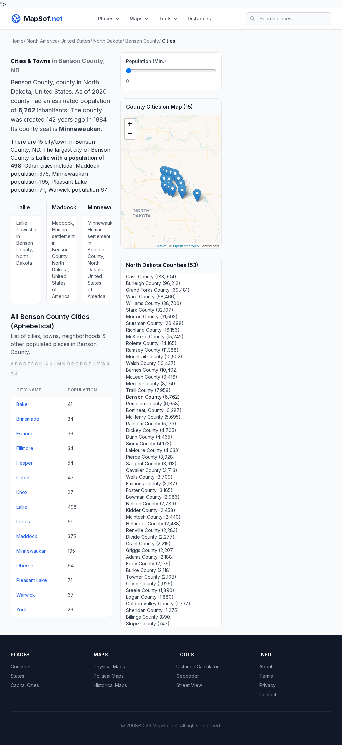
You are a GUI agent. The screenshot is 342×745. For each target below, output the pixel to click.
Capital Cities (25, 685)
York (21, 609)
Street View (189, 685)
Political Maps (109, 676)
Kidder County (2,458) (150, 510)
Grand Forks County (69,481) (158, 290)
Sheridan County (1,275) (152, 610)
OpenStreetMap (186, 245)
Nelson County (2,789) (151, 503)
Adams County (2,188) (150, 557)
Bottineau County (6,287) (154, 410)
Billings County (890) (149, 617)
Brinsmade (27, 419)
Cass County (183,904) (151, 276)
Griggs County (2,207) (150, 550)
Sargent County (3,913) (151, 463)
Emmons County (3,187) (151, 483)
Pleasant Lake (69, 181)
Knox (22, 492)
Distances (199, 18)
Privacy (267, 685)
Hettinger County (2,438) (153, 523)
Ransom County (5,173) (151, 423)
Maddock (87, 165)
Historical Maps (110, 685)
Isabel (22, 477)
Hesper (24, 463)
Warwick (59, 189)
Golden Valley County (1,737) (158, 603)
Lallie (43, 157)
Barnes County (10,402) (152, 370)
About (265, 666)
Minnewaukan (70, 173)
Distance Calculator (197, 666)
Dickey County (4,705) (151, 430)
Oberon (24, 565)
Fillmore (24, 448)
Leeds (23, 521)
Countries (21, 666)
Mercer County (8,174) (150, 383)
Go (208, 81)
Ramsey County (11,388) (152, 350)
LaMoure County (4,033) (153, 450)
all (21, 373)
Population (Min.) (146, 61)
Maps (136, 18)
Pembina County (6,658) (153, 403)
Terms (266, 676)
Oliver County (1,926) (149, 583)
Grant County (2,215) (148, 543)
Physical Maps (109, 666)
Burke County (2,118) (148, 570)
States (17, 676)
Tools (165, 18)
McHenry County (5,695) (153, 417)
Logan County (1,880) (150, 597)
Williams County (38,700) (153, 303)
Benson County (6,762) (153, 397)
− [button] (130, 134)
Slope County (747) (148, 623)
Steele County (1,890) (150, 590)
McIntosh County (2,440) (153, 517)
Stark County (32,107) (149, 310)
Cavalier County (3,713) (151, 470)
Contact (267, 694)
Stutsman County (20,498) (155, 323)
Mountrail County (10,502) (154, 356)
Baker (22, 404)
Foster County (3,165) (149, 490)
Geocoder (187, 676)
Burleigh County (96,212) (153, 283)
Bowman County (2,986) (153, 497)
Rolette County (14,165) (151, 343)
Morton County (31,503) (152, 316)
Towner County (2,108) (151, 577)
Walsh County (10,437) (151, 363)
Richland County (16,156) (153, 330)
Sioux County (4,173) (149, 443)
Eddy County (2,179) (148, 563)
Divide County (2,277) (150, 537)
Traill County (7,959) (148, 390)
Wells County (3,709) (149, 477)
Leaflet (160, 245)
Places (106, 18)
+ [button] (130, 124)
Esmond (25, 433)
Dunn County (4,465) (149, 437)
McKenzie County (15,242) (155, 336)
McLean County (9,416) (151, 377)
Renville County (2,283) (152, 530)
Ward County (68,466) (151, 296)
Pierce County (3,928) (150, 457)
